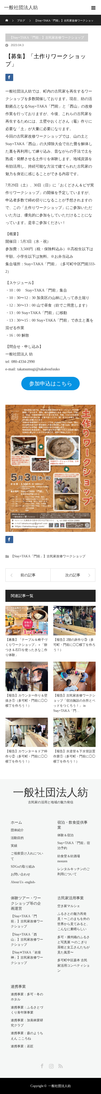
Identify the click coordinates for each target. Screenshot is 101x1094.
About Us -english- (23, 882)
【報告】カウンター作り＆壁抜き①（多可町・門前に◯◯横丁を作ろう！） (26, 701)
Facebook (41, 1065)
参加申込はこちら (50, 383)
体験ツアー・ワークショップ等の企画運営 (26, 903)
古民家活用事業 (70, 898)
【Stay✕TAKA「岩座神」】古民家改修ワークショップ (27, 957)
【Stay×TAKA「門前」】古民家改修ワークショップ (46, 37)
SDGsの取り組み (23, 866)
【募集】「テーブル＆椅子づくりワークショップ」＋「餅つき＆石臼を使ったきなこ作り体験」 (26, 647)
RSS (60, 1065)
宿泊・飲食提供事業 (72, 825)
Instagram (51, 1065)
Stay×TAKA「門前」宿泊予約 (73, 845)
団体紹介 (17, 830)
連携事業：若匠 (22, 1046)
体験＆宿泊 (65, 835)
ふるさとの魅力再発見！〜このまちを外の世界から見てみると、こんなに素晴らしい (73, 921)
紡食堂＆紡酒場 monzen (68, 858)
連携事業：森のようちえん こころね (27, 1035)
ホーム (16, 822)
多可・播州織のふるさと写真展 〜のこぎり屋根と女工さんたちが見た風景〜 (73, 945)
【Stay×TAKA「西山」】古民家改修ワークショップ (27, 939)
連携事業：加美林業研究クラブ (27, 1022)
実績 (14, 846)
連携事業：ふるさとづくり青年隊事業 (27, 1009)
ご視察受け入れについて (27, 856)
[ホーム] (7, 17)
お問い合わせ (20, 874)
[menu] (93, 7)
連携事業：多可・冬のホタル (27, 996)
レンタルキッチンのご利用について (73, 871)
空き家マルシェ (68, 906)
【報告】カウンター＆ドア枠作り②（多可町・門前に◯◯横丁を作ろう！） (26, 756)
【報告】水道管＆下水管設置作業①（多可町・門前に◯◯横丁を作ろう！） (74, 756)
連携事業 (18, 987)
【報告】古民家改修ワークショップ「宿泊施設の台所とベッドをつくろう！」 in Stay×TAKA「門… (74, 703)
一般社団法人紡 (21, 7)
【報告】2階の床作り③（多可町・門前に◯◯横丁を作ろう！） (74, 645)
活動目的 (17, 838)
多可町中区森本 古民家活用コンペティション (73, 965)
